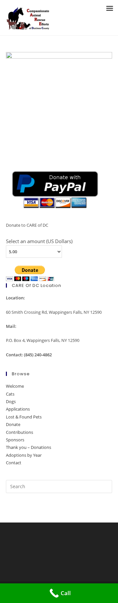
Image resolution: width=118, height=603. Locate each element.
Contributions (19, 432)
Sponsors (15, 440)
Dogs (11, 401)
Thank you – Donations (28, 447)
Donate (13, 424)
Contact (13, 463)
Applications (18, 409)
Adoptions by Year (24, 455)
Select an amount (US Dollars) (39, 241)
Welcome (15, 386)
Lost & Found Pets (24, 417)
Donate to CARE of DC (27, 225)
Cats (10, 394)
